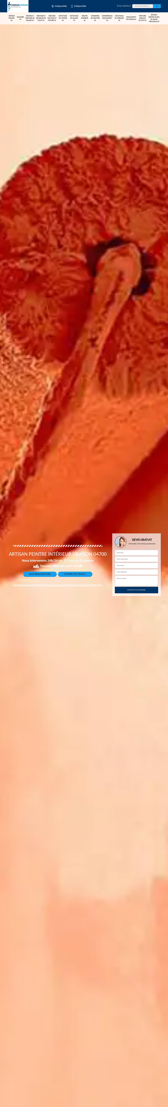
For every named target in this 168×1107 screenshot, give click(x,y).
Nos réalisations (40, 574)
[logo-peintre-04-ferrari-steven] (17, 6)
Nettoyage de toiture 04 (63, 18)
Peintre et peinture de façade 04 (30, 18)
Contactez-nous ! (75, 574)
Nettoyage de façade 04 (74, 18)
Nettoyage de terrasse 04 (119, 18)
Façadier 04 (20, 18)
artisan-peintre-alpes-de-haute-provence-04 (154, 18)
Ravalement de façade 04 (131, 18)
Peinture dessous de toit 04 (142, 18)
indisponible (61, 6)
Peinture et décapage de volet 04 (41, 18)
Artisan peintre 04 (12, 18)
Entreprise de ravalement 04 (107, 18)
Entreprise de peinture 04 (95, 18)
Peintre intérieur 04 (84, 18)
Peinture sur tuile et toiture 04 (52, 18)
